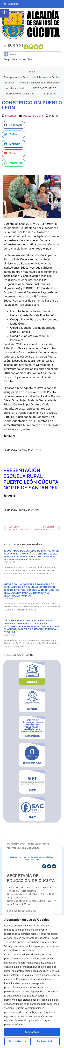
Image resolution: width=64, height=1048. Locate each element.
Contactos (50, 93)
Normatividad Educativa (20, 93)
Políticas (13, 857)
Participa (9, 82)
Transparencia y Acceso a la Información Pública (32, 77)
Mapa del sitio (32, 859)
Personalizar (15, 1041)
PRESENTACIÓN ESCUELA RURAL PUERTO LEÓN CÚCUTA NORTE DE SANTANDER (31, 479)
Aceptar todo (32, 1031)
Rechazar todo (45, 1041)
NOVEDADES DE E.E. (45, 88)
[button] (4, 13)
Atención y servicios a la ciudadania (38, 82)
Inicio (32, 71)
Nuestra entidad (14, 88)
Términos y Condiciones (29, 857)
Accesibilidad (47, 857)
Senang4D (40, 59)
